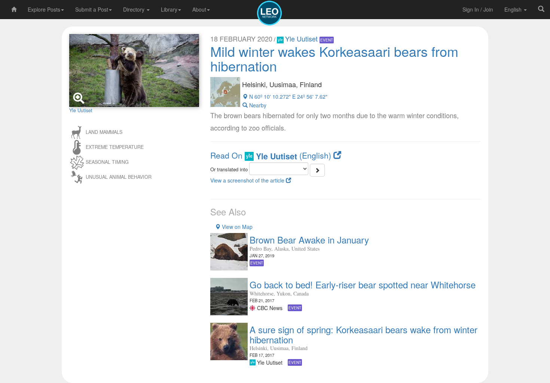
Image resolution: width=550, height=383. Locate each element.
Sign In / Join (477, 9)
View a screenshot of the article (248, 180)
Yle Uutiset (302, 38)
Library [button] (169, 9)
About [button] (199, 9)
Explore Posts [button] (44, 9)
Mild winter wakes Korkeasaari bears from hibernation (334, 59)
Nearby (257, 105)
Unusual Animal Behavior (119, 176)
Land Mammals (104, 131)
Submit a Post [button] (91, 9)
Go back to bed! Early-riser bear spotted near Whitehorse (363, 284)
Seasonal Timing (107, 161)
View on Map (236, 226)
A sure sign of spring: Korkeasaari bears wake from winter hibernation (363, 334)
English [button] (513, 9)
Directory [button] (134, 9)
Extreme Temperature (115, 146)
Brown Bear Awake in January (309, 239)
